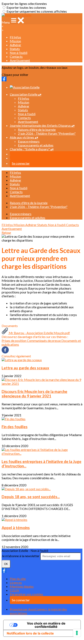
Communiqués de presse (44, 340)
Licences (16, 582)
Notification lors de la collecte (30, 633)
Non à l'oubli (18, 53)
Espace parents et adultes (35, 145)
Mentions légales (22, 586)
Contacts (16, 56)
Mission (15, 41)
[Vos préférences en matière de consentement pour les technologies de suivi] (77, 633)
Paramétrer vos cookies (26, 594)
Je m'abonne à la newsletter (21, 556)
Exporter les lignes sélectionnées (24, 3)
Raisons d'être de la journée (37, 129)
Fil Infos (15, 37)
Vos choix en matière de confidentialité (46, 625)
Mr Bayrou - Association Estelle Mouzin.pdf (39, 333)
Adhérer (15, 45)
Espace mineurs (29, 141)
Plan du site (18, 579)
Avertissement (20, 60)
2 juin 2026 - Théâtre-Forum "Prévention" (47, 133)
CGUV (14, 590)
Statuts (15, 49)
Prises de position (14, 340)
